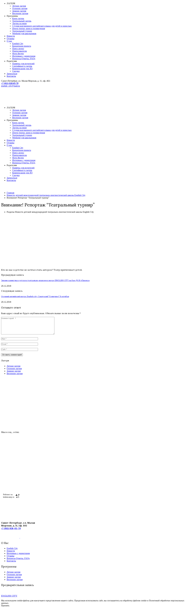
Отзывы (10, 38)
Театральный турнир (22, 31)
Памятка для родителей (23, 63)
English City (17, 43)
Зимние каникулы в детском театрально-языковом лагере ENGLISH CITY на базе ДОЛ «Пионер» (45, 280)
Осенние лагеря (19, 8)
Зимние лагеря (19, 11)
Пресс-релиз (18, 48)
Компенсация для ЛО (22, 68)
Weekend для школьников (24, 33)
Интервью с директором (23, 56)
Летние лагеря (19, 6)
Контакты (11, 76)
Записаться (12, 73)
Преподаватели (19, 51)
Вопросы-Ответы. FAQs (23, 58)
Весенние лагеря (20, 13)
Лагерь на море (19, 23)
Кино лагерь (18, 18)
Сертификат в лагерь (22, 66)
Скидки (16, 71)
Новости (11, 36)
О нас (9, 41)
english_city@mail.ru (10, 86)
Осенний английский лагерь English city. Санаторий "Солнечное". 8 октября (35, 296)
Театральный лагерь (21, 21)
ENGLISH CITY (9, 595)
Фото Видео (18, 53)
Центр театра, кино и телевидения (28, 28)
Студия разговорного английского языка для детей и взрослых (42, 26)
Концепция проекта (21, 46)
